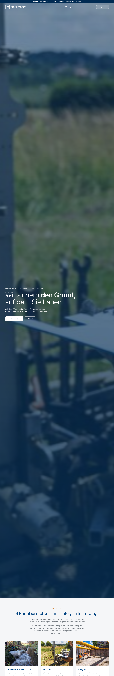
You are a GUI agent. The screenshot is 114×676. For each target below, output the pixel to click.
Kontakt (83, 7)
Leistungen (46, 7)
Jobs (77, 7)
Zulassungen (69, 7)
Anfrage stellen (102, 7)
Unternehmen (58, 7)
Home (38, 7)
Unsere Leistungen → (14, 319)
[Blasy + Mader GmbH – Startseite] (15, 7)
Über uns (30, 319)
